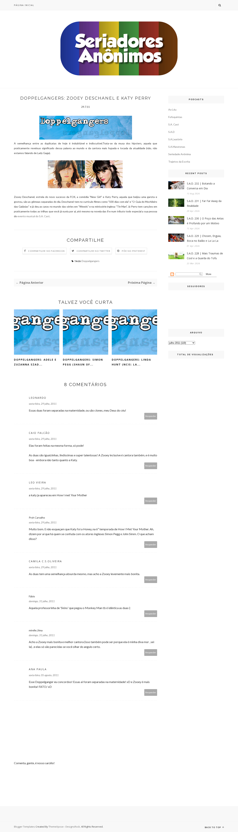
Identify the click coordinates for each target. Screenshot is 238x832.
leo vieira (37, 482)
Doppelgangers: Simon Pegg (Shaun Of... (83, 362)
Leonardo (37, 397)
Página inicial (24, 5)
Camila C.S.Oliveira (45, 561)
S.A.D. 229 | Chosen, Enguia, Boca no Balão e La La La (204, 238)
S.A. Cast (173, 124)
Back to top (213, 827)
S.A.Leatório (175, 139)
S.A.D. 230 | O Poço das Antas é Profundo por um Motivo (205, 221)
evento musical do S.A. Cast (33, 216)
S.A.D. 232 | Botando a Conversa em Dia (201, 186)
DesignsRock (72, 826)
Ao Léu (172, 109)
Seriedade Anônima (179, 154)
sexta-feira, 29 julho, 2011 (43, 403)
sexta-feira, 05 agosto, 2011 (44, 675)
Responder (150, 416)
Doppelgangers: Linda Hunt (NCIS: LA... (131, 362)
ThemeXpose (56, 826)
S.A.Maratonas (176, 146)
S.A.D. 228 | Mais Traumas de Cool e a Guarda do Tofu (205, 256)
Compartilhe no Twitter (93, 251)
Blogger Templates (24, 826)
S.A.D (171, 131)
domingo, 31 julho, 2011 (42, 601)
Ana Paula (38, 669)
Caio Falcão (39, 433)
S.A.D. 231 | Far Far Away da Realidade (204, 203)
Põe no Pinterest (133, 251)
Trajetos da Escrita (179, 161)
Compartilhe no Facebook (46, 251)
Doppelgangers (90, 261)
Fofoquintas (175, 117)
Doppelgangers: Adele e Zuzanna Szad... (35, 362)
